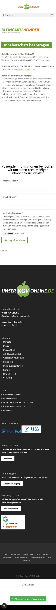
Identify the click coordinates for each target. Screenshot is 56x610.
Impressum (26, 560)
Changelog (7, 378)
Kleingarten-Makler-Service (14, 406)
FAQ (6, 554)
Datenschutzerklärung (38, 557)
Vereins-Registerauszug (13, 213)
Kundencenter (15, 554)
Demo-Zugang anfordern (13, 366)
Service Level (8, 362)
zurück (4, 251)
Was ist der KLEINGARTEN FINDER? (18, 402)
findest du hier (29, 69)
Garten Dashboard (10, 398)
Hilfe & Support (9, 374)
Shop (38, 554)
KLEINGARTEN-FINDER (13, 394)
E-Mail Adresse (9, 197)
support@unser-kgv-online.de (13, 322)
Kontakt (6, 370)
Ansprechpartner (10, 181)
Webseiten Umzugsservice (13, 358)
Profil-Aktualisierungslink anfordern (28, 599)
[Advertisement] (28, 135)
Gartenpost (7, 410)
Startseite (7, 342)
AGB (49, 557)
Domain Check (9, 350)
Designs (6, 346)
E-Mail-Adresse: (28, 585)
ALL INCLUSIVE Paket (12, 354)
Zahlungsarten (6, 557)
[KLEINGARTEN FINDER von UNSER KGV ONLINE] (21, 33)
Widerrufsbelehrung (21, 557)
